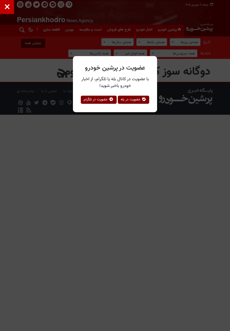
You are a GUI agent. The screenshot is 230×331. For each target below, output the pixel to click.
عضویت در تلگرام (96, 99)
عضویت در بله (131, 99)
